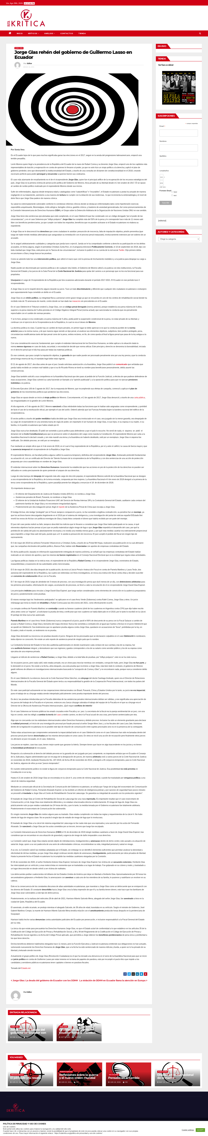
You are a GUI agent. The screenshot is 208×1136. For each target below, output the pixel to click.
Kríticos (32, 33)
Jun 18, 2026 (115, 1082)
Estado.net (25, 968)
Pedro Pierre (162, 1071)
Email (162, 126)
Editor (29, 63)
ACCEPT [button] (200, 1130)
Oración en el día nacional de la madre (175, 1076)
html (175, 192)
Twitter (121, 250)
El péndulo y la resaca (25, 1078)
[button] (200, 33)
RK (27, 1037)
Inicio (20, 33)
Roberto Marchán (66, 1071)
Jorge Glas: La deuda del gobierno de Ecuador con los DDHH (45, 980)
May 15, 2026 (164, 1082)
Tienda (82, 33)
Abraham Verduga (17, 1074)
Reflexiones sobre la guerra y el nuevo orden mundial (78, 1076)
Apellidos (162, 156)
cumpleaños (164, 171)
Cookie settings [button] (188, 1130)
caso (59, 715)
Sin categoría (113, 1074)
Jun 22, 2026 (17, 1082)
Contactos (66, 33)
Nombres (162, 141)
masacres (76, 301)
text (175, 195)
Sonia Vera (19, 48)
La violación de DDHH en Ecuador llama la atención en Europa (112, 980)
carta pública (139, 398)
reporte (62, 507)
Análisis (48, 33)
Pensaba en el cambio (123, 1078)
